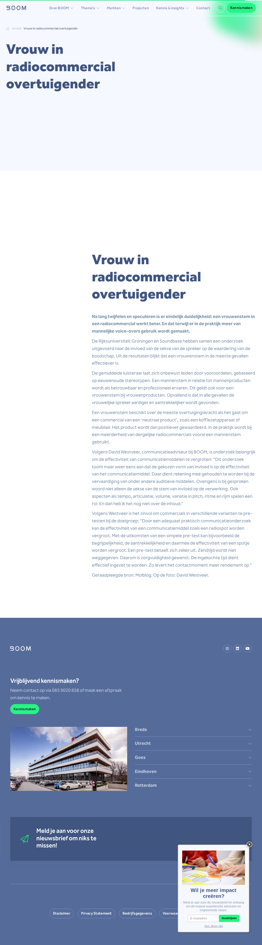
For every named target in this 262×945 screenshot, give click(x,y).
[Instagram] (227, 648)
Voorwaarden (174, 913)
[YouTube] (248, 648)
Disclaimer (61, 913)
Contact (203, 8)
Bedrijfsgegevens (137, 913)
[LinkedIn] (237, 648)
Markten (114, 8)
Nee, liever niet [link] (213, 926)
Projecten (141, 8)
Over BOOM (59, 8)
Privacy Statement (96, 913)
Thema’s (88, 8)
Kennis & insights (170, 8)
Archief (16, 28)
